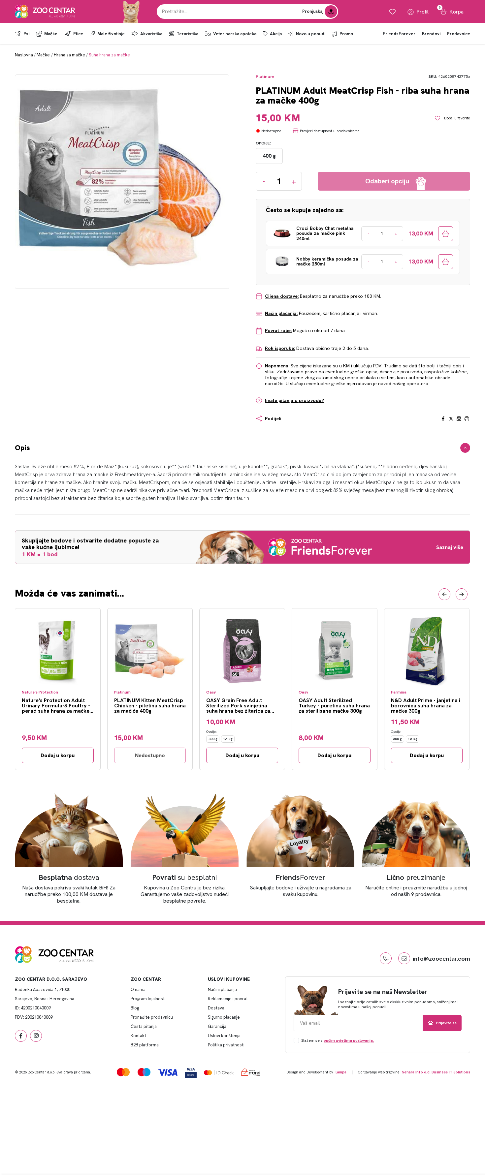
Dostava (216, 1008)
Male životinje (111, 34)
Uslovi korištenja (224, 1035)
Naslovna (24, 55)
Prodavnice (458, 34)
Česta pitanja (144, 1026)
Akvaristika (151, 34)
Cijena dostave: (282, 296)
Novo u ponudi (310, 34)
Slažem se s (337, 1040)
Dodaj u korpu (58, 755)
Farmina (398, 692)
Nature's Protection (40, 692)
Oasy (211, 692)
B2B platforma (145, 1045)
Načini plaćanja (222, 989)
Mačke (50, 34)
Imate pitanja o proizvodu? (294, 400)
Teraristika (187, 34)
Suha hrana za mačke (109, 55)
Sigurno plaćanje (224, 1017)
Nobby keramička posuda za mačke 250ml (327, 262)
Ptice (78, 34)
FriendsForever (399, 34)
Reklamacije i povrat (228, 999)
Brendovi (431, 34)
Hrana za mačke (69, 55)
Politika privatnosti (226, 1045)
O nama (138, 989)
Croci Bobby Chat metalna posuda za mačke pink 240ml (325, 233)
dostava (69, 877)
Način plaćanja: (281, 313)
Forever (300, 877)
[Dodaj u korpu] (445, 233)
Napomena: (277, 366)
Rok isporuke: (280, 348)
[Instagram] (36, 1036)
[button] (444, 594)
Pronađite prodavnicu (152, 1017)
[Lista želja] (392, 11)
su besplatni (184, 877)
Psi (26, 34)
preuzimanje (416, 877)
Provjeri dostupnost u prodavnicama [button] (330, 131)
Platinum (265, 77)
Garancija (217, 1026)
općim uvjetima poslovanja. (349, 1040)
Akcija (276, 34)
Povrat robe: (278, 330)
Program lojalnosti (148, 999)
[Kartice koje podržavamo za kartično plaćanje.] (123, 1071)
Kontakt (138, 1035)
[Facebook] (21, 1036)
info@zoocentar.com (441, 958)
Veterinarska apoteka (234, 34)
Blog (135, 1008)
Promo (346, 34)
